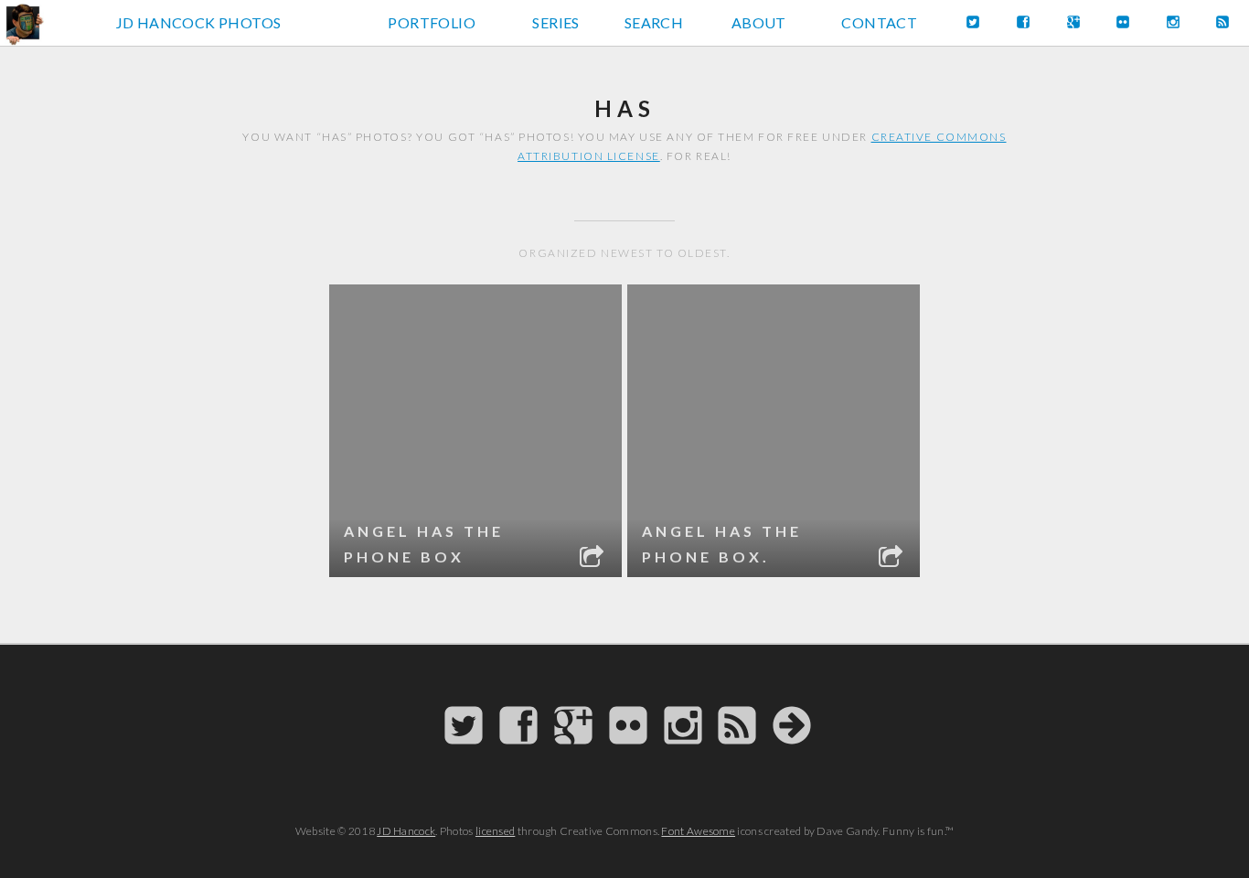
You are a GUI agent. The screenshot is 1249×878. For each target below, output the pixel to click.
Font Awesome (698, 831)
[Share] (594, 559)
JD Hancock (406, 831)
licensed (495, 831)
